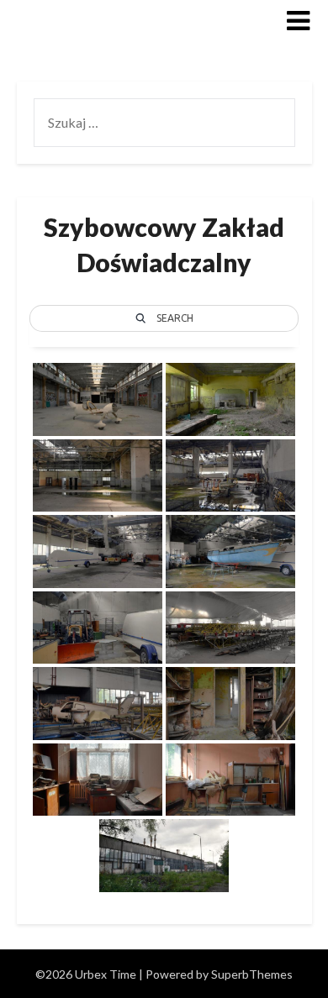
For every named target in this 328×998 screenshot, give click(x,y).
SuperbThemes (252, 974)
